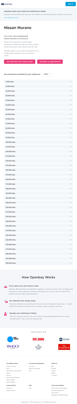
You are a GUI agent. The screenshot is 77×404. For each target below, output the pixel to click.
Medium (53, 373)
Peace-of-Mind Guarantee (12, 377)
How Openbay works (11, 17)
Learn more (32, 366)
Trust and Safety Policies (57, 390)
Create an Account (11, 366)
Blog (52, 366)
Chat (30, 388)
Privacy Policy (54, 392)
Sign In (70, 4)
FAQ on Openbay (10, 379)
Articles (8, 373)
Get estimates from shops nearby (20, 61)
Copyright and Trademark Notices (59, 395)
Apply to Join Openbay (34, 368)
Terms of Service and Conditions (59, 388)
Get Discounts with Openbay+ (13, 370)
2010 (46, 74)
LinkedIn (53, 370)
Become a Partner (10, 390)
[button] (38, 82)
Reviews (8, 375)
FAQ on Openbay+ (11, 382)
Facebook (53, 368)
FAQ (30, 370)
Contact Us (9, 388)
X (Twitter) (54, 375)
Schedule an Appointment (50, 61)
